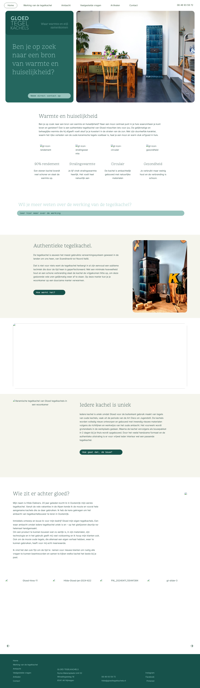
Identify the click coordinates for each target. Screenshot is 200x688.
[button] (8, 646)
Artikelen (115, 5)
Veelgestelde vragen (90, 5)
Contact (133, 5)
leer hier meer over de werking (40, 213)
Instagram (149, 673)
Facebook (150, 677)
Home (11, 5)
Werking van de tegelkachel (37, 5)
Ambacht (66, 5)
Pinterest (150, 681)
